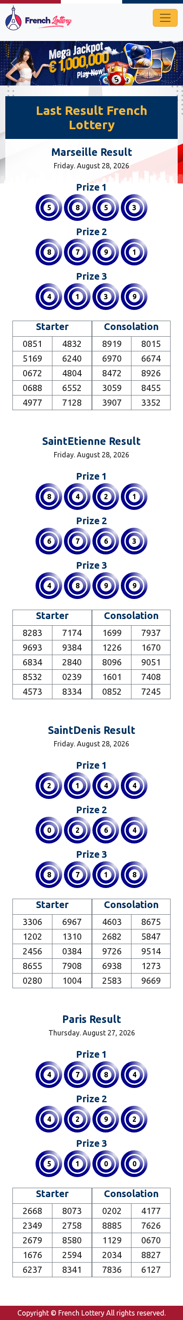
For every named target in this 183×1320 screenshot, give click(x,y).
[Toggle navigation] (165, 18)
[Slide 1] (91, 73)
